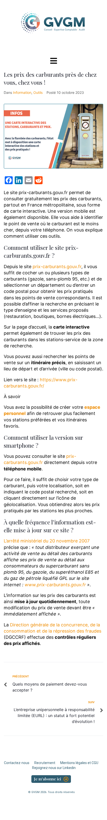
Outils (38, 92)
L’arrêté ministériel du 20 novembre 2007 (47, 540)
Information (22, 92)
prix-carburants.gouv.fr (57, 266)
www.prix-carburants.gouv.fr (55, 584)
